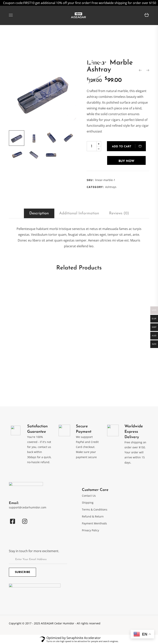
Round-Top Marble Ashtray (30, 353)
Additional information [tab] (79, 213)
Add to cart (121, 146)
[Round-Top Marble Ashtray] (147, 70)
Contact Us (89, 495)
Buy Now (126, 161)
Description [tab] (39, 213)
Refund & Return (93, 516)
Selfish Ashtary (93, 286)
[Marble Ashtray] (140, 70)
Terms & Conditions (94, 509)
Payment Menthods (94, 523)
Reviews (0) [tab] (119, 213)
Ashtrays (110, 187)
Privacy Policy (90, 530)
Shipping (87, 502)
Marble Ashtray (21, 377)
